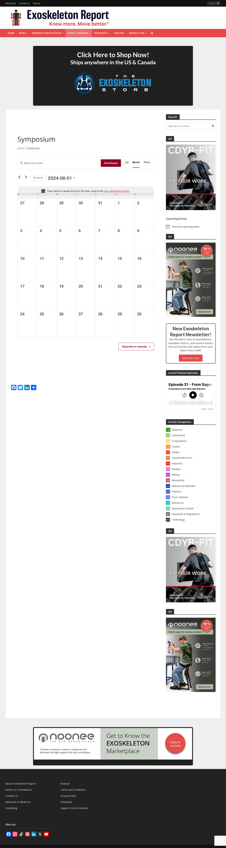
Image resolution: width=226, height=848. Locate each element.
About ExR (10, 3)
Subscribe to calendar (134, 346)
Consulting (11, 808)
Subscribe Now (190, 358)
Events (20, 148)
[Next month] (26, 177)
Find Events (111, 163)
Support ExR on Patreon (74, 808)
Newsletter (136, 33)
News (22, 33)
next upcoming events (116, 191)
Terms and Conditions (73, 789)
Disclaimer (66, 802)
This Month (38, 177)
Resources (101, 33)
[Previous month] (19, 177)
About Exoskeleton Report (20, 783)
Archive (36, 3)
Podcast (119, 33)
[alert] (85, 191)
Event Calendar (78, 33)
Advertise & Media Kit (17, 802)
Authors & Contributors (18, 789)
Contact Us (24, 3)
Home (11, 33)
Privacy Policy (68, 795)
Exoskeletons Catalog (46, 33)
